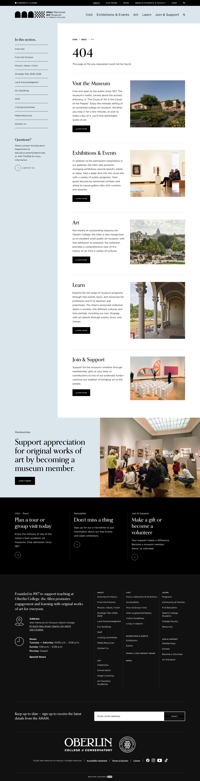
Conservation (104, 670)
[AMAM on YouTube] (160, 761)
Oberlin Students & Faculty (150, 3)
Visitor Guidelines (135, 618)
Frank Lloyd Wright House (140, 653)
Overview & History (107, 597)
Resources (167, 627)
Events (129, 646)
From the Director (24, 57)
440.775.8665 (36, 630)
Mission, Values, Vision (26, 66)
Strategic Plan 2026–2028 (28, 74)
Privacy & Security (120, 761)
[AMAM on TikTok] (166, 761)
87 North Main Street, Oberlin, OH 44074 (50, 626)
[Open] (157, 103)
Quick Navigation (24, 590)
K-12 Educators (169, 607)
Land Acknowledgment (27, 82)
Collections (103, 665)
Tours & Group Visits (136, 607)
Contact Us (20, 124)
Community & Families (173, 602)
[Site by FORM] (100, 777)
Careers (136, 761)
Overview (20, 49)
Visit (89, 15)
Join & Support (167, 15)
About (96, 3)
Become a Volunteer (172, 654)
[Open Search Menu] (184, 15)
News (126, 3)
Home (74, 39)
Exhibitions (131, 640)
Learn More (81, 129)
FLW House (111, 3)
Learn (146, 15)
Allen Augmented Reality (139, 613)
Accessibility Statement (97, 761)
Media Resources (23, 116)
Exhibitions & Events (113, 15)
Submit (174, 716)
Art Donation (169, 659)
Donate (166, 649)
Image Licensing (105, 675)
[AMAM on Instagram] (153, 761)
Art (135, 15)
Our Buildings (22, 91)
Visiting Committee (25, 107)
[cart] (184, 3)
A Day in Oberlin (134, 623)
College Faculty (170, 621)
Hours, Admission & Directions (141, 597)
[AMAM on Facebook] (147, 761)
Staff (17, 99)
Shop (174, 3)
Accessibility (132, 602)
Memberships (169, 643)
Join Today (24, 481)
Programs (167, 597)
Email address (103, 714)
